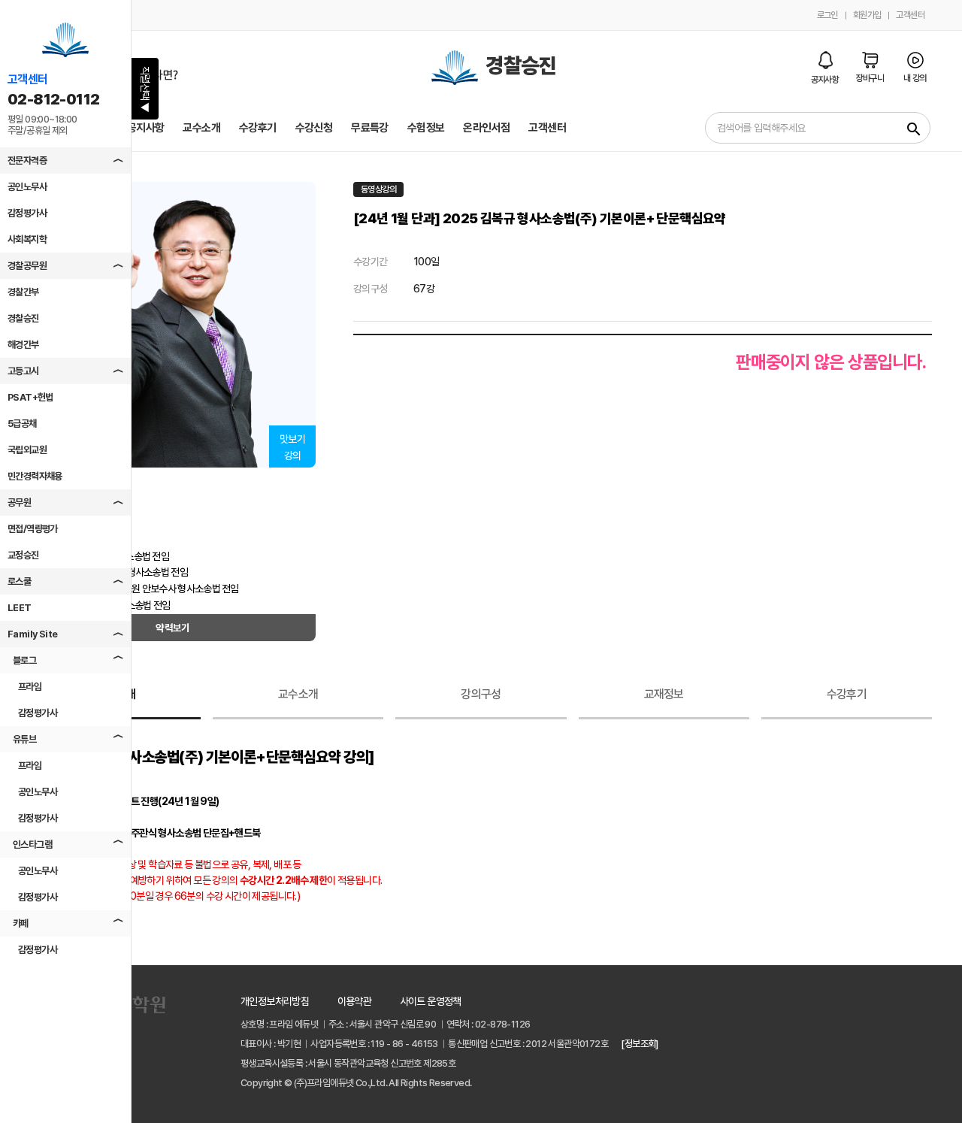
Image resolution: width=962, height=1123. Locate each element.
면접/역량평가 (33, 528)
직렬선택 (145, 89)
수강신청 (314, 128)
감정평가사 (27, 213)
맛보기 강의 (292, 447)
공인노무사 (27, 186)
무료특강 (370, 128)
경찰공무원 (27, 265)
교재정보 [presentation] (664, 694)
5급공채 (22, 423)
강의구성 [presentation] (481, 694)
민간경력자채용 (35, 476)
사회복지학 (27, 239)
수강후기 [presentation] (847, 694)
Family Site (32, 634)
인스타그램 (32, 844)
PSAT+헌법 (30, 397)
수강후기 (258, 128)
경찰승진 (23, 318)
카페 (21, 923)
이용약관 (354, 1001)
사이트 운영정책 (430, 1001)
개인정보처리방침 (274, 1001)
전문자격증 (27, 160)
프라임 (29, 686)
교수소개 (201, 128)
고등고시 (23, 371)
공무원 (19, 502)
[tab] (298, 695)
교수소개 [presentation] (298, 694)
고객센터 (910, 15)
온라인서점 (486, 128)
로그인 (827, 15)
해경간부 (23, 344)
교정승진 (23, 555)
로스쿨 (19, 581)
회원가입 (867, 15)
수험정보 (426, 128)
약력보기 (173, 628)
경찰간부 (23, 292)
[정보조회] (639, 1043)
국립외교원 (27, 450)
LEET (20, 607)
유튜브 (24, 739)
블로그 (24, 660)
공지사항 (146, 128)
